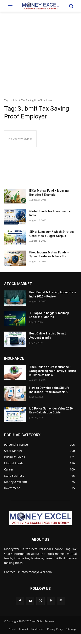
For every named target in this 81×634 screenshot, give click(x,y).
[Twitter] (40, 601)
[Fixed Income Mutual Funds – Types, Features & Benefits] (15, 258)
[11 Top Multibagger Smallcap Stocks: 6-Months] (15, 318)
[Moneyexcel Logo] (40, 5)
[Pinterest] (51, 601)
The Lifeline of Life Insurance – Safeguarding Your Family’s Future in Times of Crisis (52, 371)
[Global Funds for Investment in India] (15, 217)
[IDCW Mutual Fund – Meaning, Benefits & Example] (15, 196)
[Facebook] (20, 601)
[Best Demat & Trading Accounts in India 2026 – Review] (15, 298)
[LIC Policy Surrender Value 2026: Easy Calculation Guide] (15, 414)
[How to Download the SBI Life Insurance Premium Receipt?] (15, 393)
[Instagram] (61, 601)
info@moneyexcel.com (36, 572)
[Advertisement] (40, 54)
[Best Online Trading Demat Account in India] (15, 339)
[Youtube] (30, 601)
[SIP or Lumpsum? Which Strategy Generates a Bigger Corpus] (15, 237)
